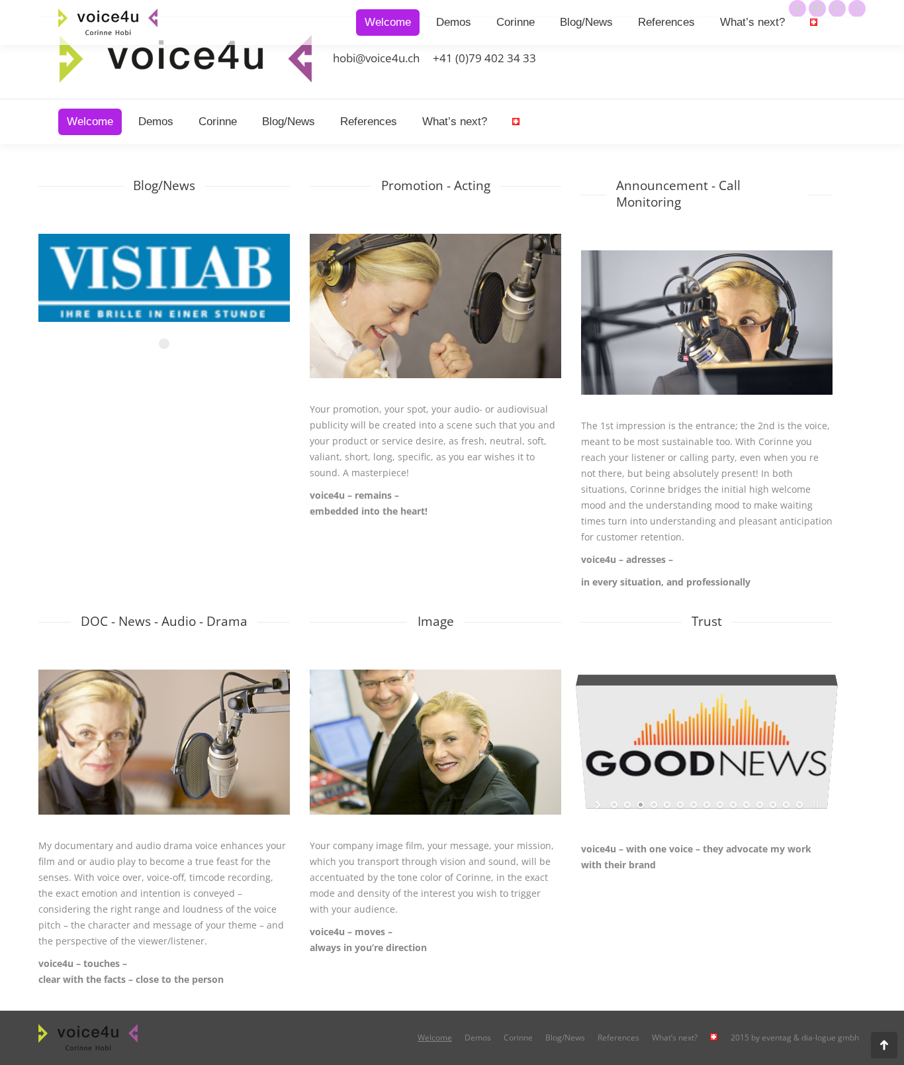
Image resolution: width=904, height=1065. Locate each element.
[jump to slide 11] (746, 804)
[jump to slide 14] (786, 804)
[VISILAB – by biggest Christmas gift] (164, 284)
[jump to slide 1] (614, 804)
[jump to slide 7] (693, 804)
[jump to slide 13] (773, 804)
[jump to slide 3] (640, 804)
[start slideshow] (599, 804)
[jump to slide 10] (733, 804)
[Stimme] (164, 742)
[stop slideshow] (814, 804)
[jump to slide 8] (706, 804)
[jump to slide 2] (627, 804)
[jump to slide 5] (667, 804)
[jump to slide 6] (680, 804)
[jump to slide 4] (653, 804)
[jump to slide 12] (759, 804)
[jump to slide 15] (799, 804)
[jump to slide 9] (720, 804)
